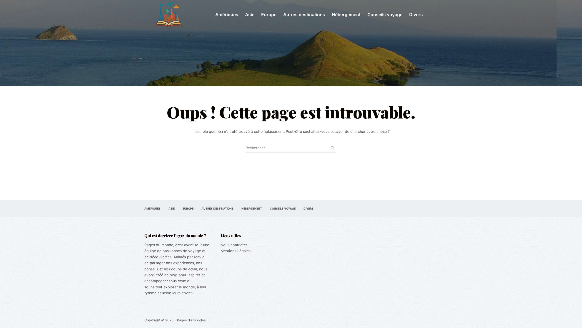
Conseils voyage (384, 14)
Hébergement (346, 14)
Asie (249, 14)
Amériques (226, 14)
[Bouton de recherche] (332, 148)
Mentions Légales (236, 251)
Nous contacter (234, 245)
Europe (268, 14)
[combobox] (287, 147)
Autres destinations (304, 14)
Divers (416, 14)
